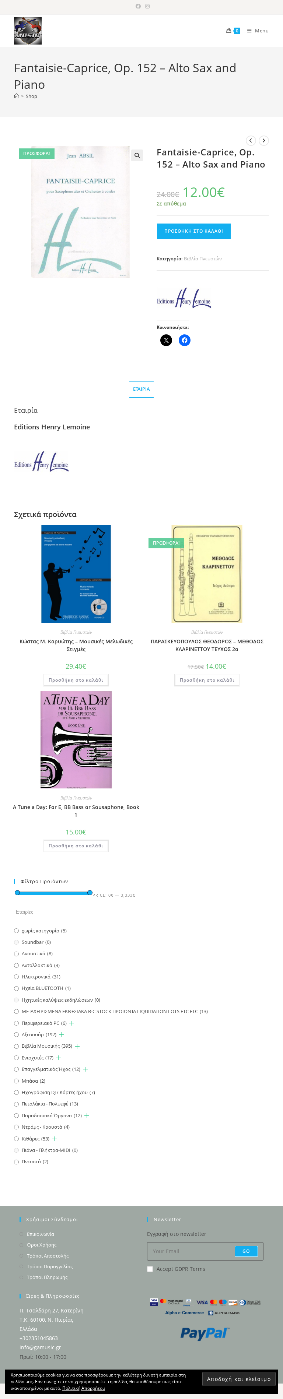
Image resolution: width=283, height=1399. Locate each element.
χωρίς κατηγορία (44, 930)
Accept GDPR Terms (181, 1268)
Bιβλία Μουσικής (47, 1046)
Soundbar (36, 942)
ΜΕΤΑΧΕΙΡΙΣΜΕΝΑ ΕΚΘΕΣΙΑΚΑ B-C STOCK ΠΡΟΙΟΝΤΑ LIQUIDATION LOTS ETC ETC (115, 1011)
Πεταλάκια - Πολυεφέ (50, 1103)
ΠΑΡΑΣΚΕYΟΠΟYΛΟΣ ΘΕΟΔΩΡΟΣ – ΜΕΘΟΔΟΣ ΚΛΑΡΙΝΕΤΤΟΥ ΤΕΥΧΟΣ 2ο (207, 645)
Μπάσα (33, 1081)
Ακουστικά (37, 953)
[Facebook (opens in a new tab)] (138, 6)
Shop (31, 96)
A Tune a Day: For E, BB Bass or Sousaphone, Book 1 (76, 811)
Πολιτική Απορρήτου (83, 1388)
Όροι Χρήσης (41, 1244)
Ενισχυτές (37, 1057)
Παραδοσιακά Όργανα (52, 1115)
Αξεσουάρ (39, 1034)
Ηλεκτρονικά (41, 976)
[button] (137, 155)
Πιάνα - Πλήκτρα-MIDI (50, 1150)
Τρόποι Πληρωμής (47, 1277)
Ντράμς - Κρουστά (46, 1127)
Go (246, 1251)
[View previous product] (251, 141)
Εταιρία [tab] (141, 389)
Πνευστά (35, 1161)
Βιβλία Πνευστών (203, 258)
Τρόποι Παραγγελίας (50, 1266)
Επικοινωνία (40, 1234)
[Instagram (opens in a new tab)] (146, 6)
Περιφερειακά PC (44, 1023)
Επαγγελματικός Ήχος (51, 1069)
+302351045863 (39, 1338)
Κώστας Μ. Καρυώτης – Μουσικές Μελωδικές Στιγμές (76, 645)
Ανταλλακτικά (41, 965)
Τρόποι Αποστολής (48, 1255)
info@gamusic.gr (40, 1347)
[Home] (16, 96)
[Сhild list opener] (71, 1023)
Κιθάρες (35, 1138)
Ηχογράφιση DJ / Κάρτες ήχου (58, 1092)
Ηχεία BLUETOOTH (46, 988)
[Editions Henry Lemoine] (184, 298)
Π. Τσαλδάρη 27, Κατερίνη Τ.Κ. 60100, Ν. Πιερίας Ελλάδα (52, 1319)
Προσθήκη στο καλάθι (193, 231)
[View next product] (264, 141)
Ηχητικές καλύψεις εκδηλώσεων (61, 999)
